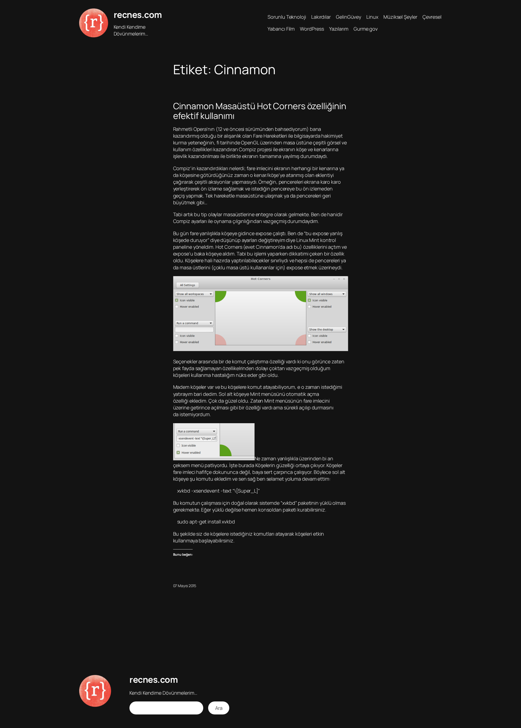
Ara (219, 708)
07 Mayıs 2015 (184, 585)
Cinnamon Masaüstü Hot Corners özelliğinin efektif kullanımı (259, 111)
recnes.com (138, 15)
